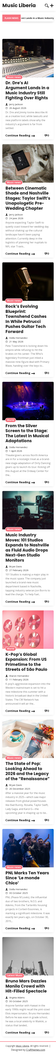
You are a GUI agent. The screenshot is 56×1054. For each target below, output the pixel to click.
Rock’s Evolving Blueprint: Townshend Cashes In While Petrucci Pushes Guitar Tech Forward (26, 319)
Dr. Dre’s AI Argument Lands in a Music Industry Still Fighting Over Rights (27, 90)
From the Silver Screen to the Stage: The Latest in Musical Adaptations (27, 433)
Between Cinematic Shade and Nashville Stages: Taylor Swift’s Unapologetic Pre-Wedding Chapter (27, 198)
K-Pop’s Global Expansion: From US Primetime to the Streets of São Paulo (26, 662)
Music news (14, 77)
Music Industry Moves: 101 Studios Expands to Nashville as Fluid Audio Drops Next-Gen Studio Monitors (27, 547)
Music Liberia (19, 5)
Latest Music (14, 975)
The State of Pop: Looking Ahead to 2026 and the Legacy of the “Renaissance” (27, 771)
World (10, 420)
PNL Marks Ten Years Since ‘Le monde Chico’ (27, 878)
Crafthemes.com (35, 1050)
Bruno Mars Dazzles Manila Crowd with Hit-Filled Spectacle (26, 986)
